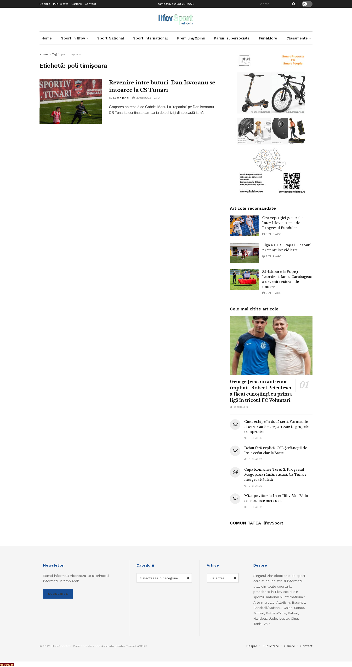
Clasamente (297, 38)
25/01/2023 (143, 97)
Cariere (76, 4)
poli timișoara (71, 54)
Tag (54, 54)
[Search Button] (293, 4)
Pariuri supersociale (232, 38)
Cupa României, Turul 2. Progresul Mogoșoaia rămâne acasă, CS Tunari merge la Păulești (275, 474)
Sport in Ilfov (73, 38)
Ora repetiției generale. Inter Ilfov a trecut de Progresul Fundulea (282, 223)
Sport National (110, 38)
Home (46, 38)
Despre (45, 4)
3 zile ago (273, 234)
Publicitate (60, 4)
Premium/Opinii (191, 38)
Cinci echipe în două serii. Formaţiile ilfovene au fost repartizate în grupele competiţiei (276, 426)
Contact (90, 4)
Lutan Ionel (121, 97)
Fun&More (268, 38)
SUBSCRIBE (58, 593)
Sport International (150, 38)
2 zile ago (273, 256)
